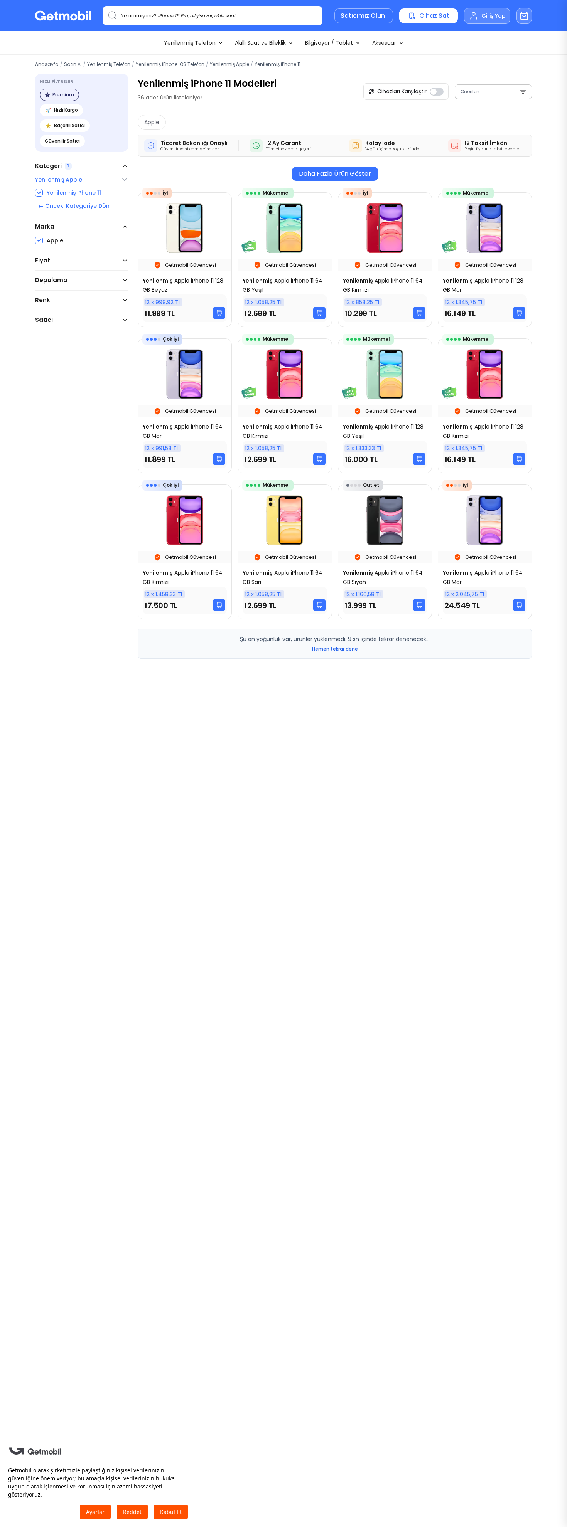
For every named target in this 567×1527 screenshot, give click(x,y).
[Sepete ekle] (219, 313)
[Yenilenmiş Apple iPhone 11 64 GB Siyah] (385, 552)
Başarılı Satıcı (69, 125)
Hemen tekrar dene (335, 649)
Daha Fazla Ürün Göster (335, 173)
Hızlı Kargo (66, 110)
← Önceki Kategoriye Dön (74, 206)
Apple (151, 122)
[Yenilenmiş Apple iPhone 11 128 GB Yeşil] (385, 406)
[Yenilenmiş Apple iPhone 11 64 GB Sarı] (284, 552)
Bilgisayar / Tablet (329, 43)
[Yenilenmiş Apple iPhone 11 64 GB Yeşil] (284, 260)
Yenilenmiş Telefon (190, 43)
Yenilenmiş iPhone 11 (277, 64)
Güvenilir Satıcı (62, 141)
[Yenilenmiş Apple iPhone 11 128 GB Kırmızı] (485, 406)
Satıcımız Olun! (364, 15)
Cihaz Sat (434, 15)
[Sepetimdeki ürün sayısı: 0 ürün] (524, 16)
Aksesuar (384, 43)
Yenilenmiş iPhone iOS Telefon (170, 64)
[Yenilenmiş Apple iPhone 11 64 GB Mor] (184, 406)
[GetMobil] (63, 15)
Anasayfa (47, 64)
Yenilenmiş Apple (229, 64)
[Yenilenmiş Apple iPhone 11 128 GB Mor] (485, 260)
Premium (63, 94)
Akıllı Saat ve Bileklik (260, 43)
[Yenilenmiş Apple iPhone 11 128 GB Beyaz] (184, 260)
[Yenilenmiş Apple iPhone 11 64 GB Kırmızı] (385, 260)
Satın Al (73, 64)
